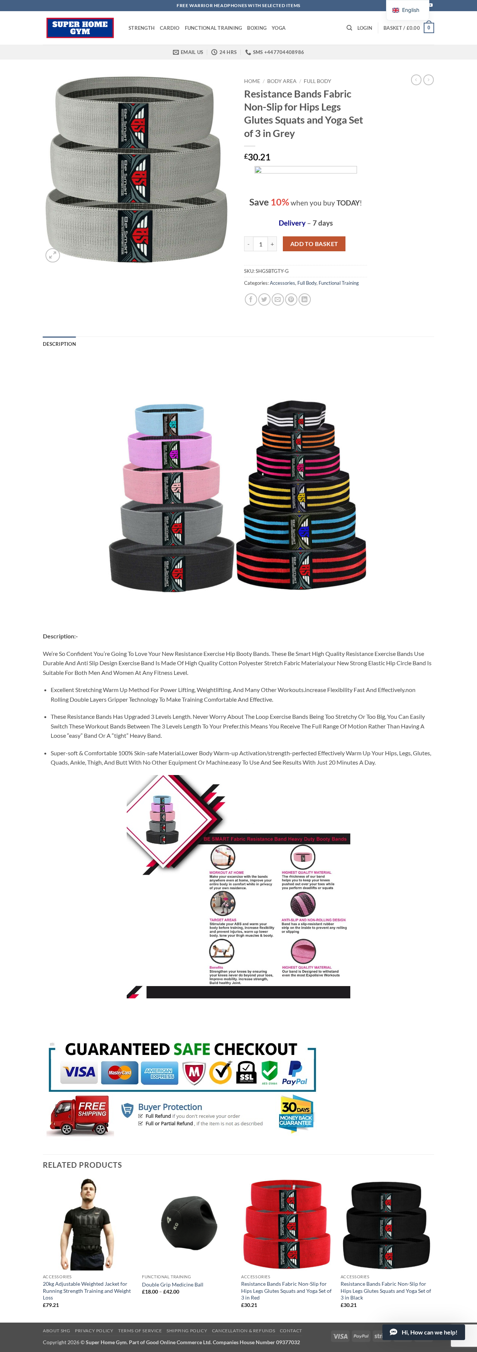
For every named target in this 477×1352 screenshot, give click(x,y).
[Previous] (43, 1250)
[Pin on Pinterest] (291, 299)
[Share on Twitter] (264, 299)
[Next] (431, 1250)
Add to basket (314, 243)
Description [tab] (59, 344)
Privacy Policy (94, 1330)
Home (252, 81)
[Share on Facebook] (251, 299)
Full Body (317, 81)
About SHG (56, 1330)
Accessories (282, 283)
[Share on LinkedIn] (304, 299)
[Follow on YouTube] (430, 5)
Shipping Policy (187, 1330)
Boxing (256, 28)
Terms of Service (140, 1330)
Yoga (278, 28)
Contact (291, 1330)
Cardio (170, 28)
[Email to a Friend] (278, 299)
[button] (364, 27)
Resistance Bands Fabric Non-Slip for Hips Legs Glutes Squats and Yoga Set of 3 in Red (286, 1291)
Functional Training (213, 28)
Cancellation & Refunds (243, 1330)
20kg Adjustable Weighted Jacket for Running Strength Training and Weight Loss (87, 1291)
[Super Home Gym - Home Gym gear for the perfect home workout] (80, 27)
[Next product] (416, 79)
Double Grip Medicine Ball (172, 1284)
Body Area (282, 81)
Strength (142, 28)
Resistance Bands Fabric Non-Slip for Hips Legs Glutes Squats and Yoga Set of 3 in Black (386, 1291)
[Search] (349, 28)
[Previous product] (428, 79)
